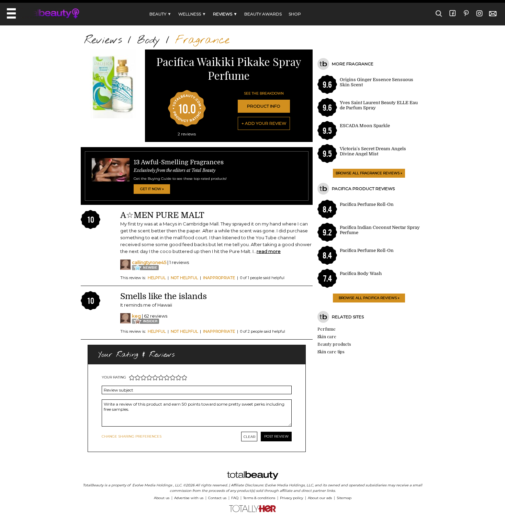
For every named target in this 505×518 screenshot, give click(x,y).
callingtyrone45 (149, 262)
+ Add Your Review (264, 123)
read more (269, 251)
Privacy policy (291, 498)
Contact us (217, 498)
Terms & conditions (259, 498)
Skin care (326, 336)
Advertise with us (188, 498)
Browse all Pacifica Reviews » (369, 298)
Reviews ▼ (225, 13)
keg (136, 316)
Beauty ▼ (160, 13)
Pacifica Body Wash (361, 273)
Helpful (157, 277)
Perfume (326, 329)
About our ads (320, 498)
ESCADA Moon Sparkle (365, 125)
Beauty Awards (263, 13)
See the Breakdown (264, 93)
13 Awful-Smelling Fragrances (179, 162)
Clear (249, 436)
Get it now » (152, 189)
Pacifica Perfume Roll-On (367, 204)
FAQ (234, 498)
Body (148, 40)
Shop (295, 13)
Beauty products (334, 344)
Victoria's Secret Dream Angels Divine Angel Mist (373, 151)
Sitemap (344, 498)
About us (161, 498)
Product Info (263, 106)
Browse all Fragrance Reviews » (369, 173)
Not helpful (184, 277)
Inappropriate (219, 277)
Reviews (103, 40)
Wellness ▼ (192, 13)
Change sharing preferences (131, 436)
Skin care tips (331, 351)
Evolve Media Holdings (152, 485)
